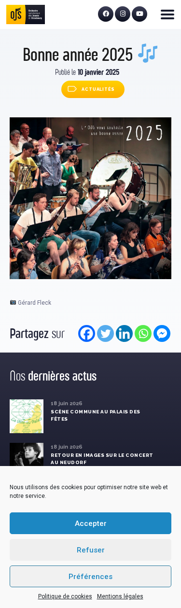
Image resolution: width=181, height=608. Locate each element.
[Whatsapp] (143, 333)
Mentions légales (120, 596)
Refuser (91, 550)
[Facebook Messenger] (161, 333)
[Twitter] (105, 333)
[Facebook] (86, 333)
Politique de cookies (65, 596)
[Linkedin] (124, 333)
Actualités (98, 89)
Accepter (91, 523)
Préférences (90, 576)
